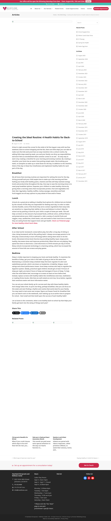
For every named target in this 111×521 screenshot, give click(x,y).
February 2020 (82, 124)
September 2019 (83, 138)
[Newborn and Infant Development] (62, 378)
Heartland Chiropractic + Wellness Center (36, 516)
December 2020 (82, 102)
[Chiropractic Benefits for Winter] (21, 378)
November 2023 (82, 73)
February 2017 (82, 174)
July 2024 (80, 63)
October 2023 (82, 77)
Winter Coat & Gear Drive (85, 35)
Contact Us (62, 4)
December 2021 (82, 88)
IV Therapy (81, 39)
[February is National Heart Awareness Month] (42, 378)
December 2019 (82, 127)
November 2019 (82, 131)
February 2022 (82, 84)
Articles (27, 143)
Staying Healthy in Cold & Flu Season (87, 458)
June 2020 (81, 113)
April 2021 (81, 95)
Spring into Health (83, 43)
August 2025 (81, 55)
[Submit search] (97, 22)
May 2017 (81, 163)
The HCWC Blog (62, 15)
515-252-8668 (51, 4)
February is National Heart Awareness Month (41, 438)
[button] (16, 312)
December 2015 (82, 181)
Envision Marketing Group (79, 516)
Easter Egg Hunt (83, 46)
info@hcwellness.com (20, 490)
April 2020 (81, 116)
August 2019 (81, 142)
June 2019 (81, 149)
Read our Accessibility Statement (51, 518)
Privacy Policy (64, 518)
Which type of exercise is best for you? (23, 458)
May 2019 (81, 152)
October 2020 (82, 109)
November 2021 (82, 91)
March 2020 (81, 120)
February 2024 (82, 70)
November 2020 (82, 106)
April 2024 (81, 66)
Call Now (88, 1)
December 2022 (82, 80)
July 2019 (80, 145)
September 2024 (83, 59)
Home (54, 15)
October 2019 (82, 134)
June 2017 (81, 159)
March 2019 (81, 156)
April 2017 (81, 167)
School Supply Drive (84, 32)
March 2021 (81, 98)
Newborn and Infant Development (59, 438)
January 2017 (82, 177)
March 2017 (81, 170)
